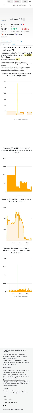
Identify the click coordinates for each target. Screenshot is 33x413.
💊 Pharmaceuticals (8, 34)
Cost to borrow (6, 44)
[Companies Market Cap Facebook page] (3, 406)
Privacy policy (8, 399)
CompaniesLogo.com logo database (14, 380)
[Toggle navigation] (3, 5)
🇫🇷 (22, 24)
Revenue (12, 41)
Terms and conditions (10, 402)
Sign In (10, 1)
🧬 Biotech (19, 34)
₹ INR (24, 1)
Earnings (20, 41)
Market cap (5, 41)
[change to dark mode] (30, 1)
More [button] (13, 44)
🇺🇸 (17, 1)
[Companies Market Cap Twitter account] (5, 406)
